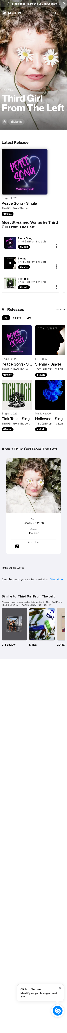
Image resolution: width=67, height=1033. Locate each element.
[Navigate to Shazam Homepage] (11, 13)
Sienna (22, 258)
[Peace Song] (30, 242)
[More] (56, 246)
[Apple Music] (7, 214)
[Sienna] (30, 263)
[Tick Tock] (30, 283)
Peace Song (25, 238)
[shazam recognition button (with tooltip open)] (57, 1010)
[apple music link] (16, 122)
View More (56, 579)
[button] (64, 3)
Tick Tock (23, 278)
